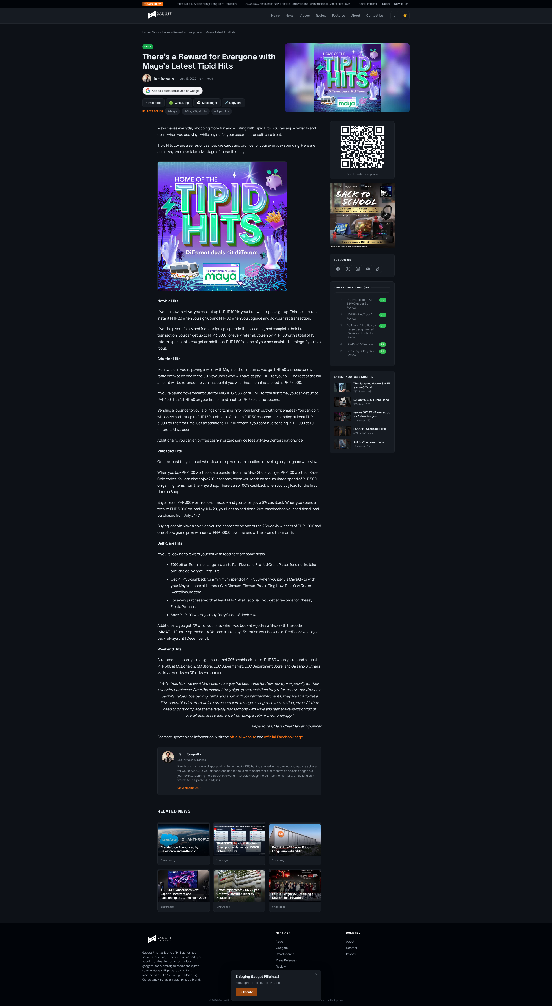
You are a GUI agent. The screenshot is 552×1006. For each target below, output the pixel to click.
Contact (351, 948)
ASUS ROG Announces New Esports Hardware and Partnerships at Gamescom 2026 (264, 4)
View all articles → (189, 788)
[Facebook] (338, 269)
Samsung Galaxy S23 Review (360, 353)
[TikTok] (378, 269)
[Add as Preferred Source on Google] (172, 91)
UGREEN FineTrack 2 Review (359, 316)
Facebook (153, 103)
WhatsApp (179, 103)
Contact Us (374, 15)
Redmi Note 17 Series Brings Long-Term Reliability (172, 4)
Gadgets (282, 948)
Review (321, 15)
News (290, 15)
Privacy (351, 954)
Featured (338, 15)
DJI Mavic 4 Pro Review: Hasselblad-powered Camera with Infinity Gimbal (362, 331)
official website (243, 736)
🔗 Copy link (233, 103)
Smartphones (285, 954)
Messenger (207, 103)
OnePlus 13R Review (360, 344)
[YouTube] (368, 269)
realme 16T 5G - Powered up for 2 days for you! (371, 414)
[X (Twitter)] (348, 269)
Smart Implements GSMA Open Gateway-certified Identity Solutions (367, 4)
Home (275, 15)
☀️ (405, 15)
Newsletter (401, 4)
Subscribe (247, 992)
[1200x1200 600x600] (362, 247)
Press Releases (286, 960)
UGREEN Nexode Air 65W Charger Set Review (359, 303)
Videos (305, 15)
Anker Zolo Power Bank (368, 442)
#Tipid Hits (221, 111)
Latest (386, 4)
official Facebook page (283, 736)
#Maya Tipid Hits (195, 111)
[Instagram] (358, 269)
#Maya (172, 111)
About (355, 15)
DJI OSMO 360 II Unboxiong (371, 400)
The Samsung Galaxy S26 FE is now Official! (371, 385)
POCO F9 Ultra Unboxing (369, 429)
